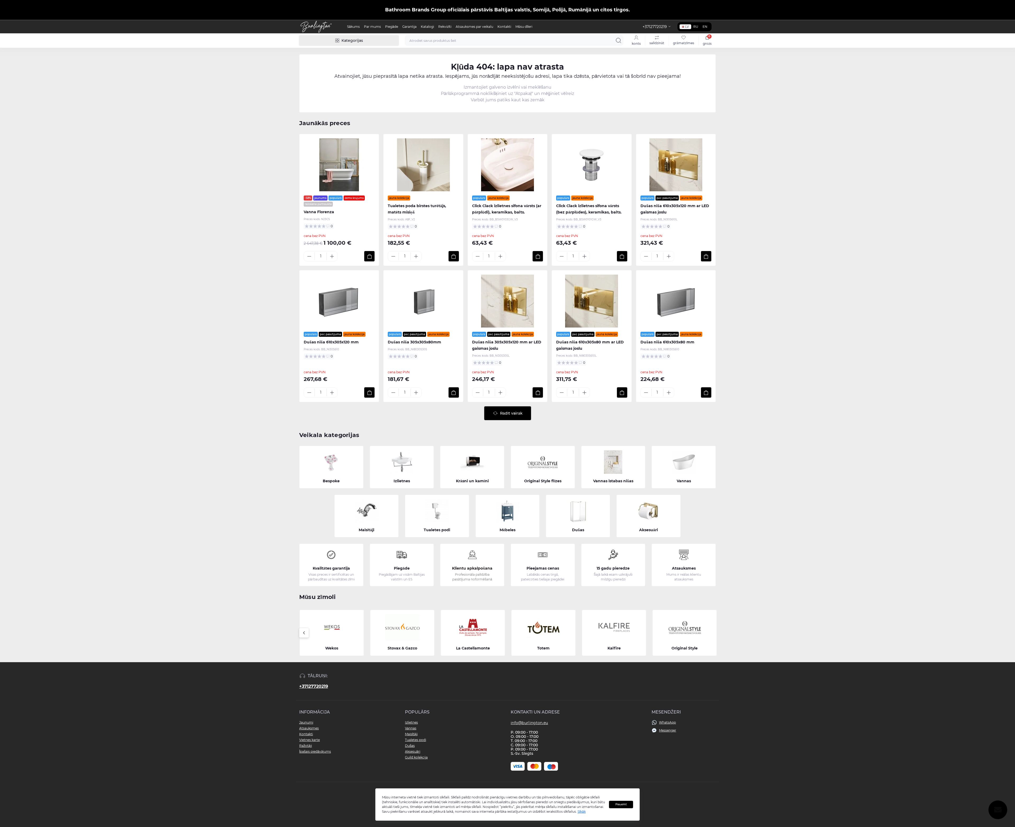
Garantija (409, 27)
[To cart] (369, 256)
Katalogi (427, 27)
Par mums (372, 27)
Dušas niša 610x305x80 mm (667, 342)
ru (695, 27)
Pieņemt (621, 804)
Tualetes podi (415, 740)
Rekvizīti (444, 27)
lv (687, 27)
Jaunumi (306, 722)
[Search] (618, 40)
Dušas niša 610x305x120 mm (331, 342)
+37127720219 (313, 686)
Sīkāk (582, 812)
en (705, 27)
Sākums (353, 27)
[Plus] (332, 256)
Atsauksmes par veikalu (474, 27)
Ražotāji (305, 746)
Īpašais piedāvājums (315, 751)
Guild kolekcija (416, 757)
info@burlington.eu (529, 722)
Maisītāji (411, 734)
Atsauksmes (309, 728)
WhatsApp (667, 722)
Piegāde (391, 27)
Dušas (410, 746)
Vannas (410, 728)
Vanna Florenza (319, 212)
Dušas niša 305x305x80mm (414, 342)
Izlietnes (411, 722)
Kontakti (504, 27)
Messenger (667, 730)
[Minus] (309, 256)
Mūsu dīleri (523, 27)
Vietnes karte (309, 740)
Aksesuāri (412, 751)
